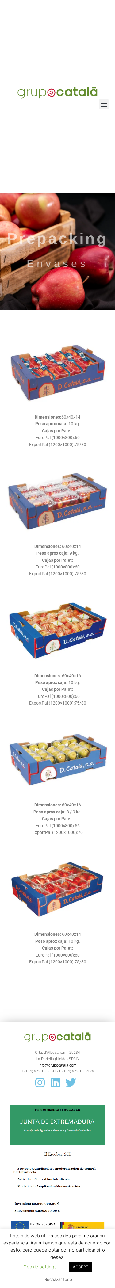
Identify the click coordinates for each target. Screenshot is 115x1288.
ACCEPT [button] (80, 1266)
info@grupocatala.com (57, 1065)
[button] (104, 104)
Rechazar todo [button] (58, 1279)
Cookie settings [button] (40, 1267)
